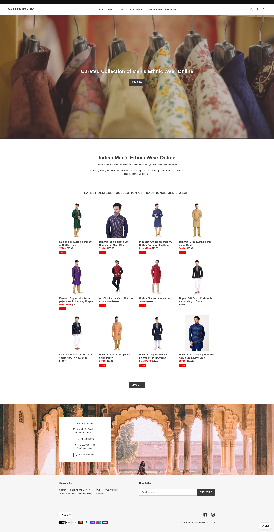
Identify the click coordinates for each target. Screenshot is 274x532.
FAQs (97, 490)
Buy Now (137, 82)
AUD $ (65, 515)
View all (137, 385)
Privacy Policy (111, 490)
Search (62, 490)
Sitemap (100, 493)
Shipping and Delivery (80, 490)
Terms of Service (67, 493)
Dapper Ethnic (21, 9)
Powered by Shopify (207, 522)
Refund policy (85, 493)
